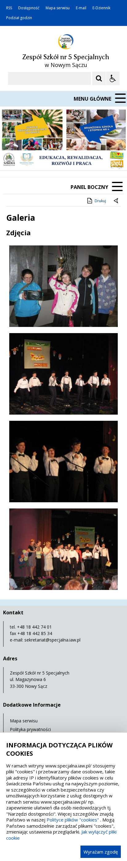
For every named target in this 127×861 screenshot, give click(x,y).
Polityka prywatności (30, 729)
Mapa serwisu (58, 8)
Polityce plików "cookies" (73, 820)
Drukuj (100, 200)
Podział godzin (19, 18)
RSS (9, 8)
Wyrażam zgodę (101, 852)
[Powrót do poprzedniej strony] (116, 201)
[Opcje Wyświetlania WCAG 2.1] (113, 78)
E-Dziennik (101, 8)
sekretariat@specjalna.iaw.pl (52, 640)
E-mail (81, 8)
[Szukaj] (99, 78)
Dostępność (28, 8)
